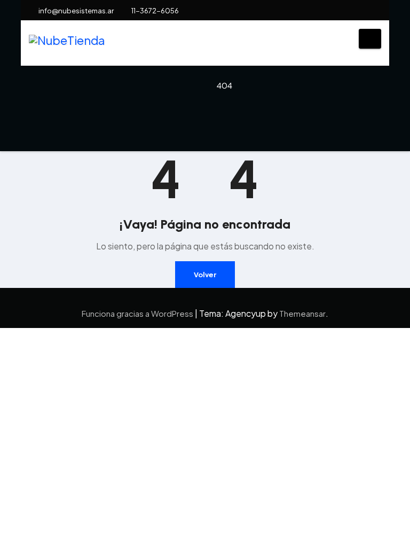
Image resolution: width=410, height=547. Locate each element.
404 (224, 85)
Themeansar (302, 313)
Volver (205, 274)
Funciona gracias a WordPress (138, 313)
